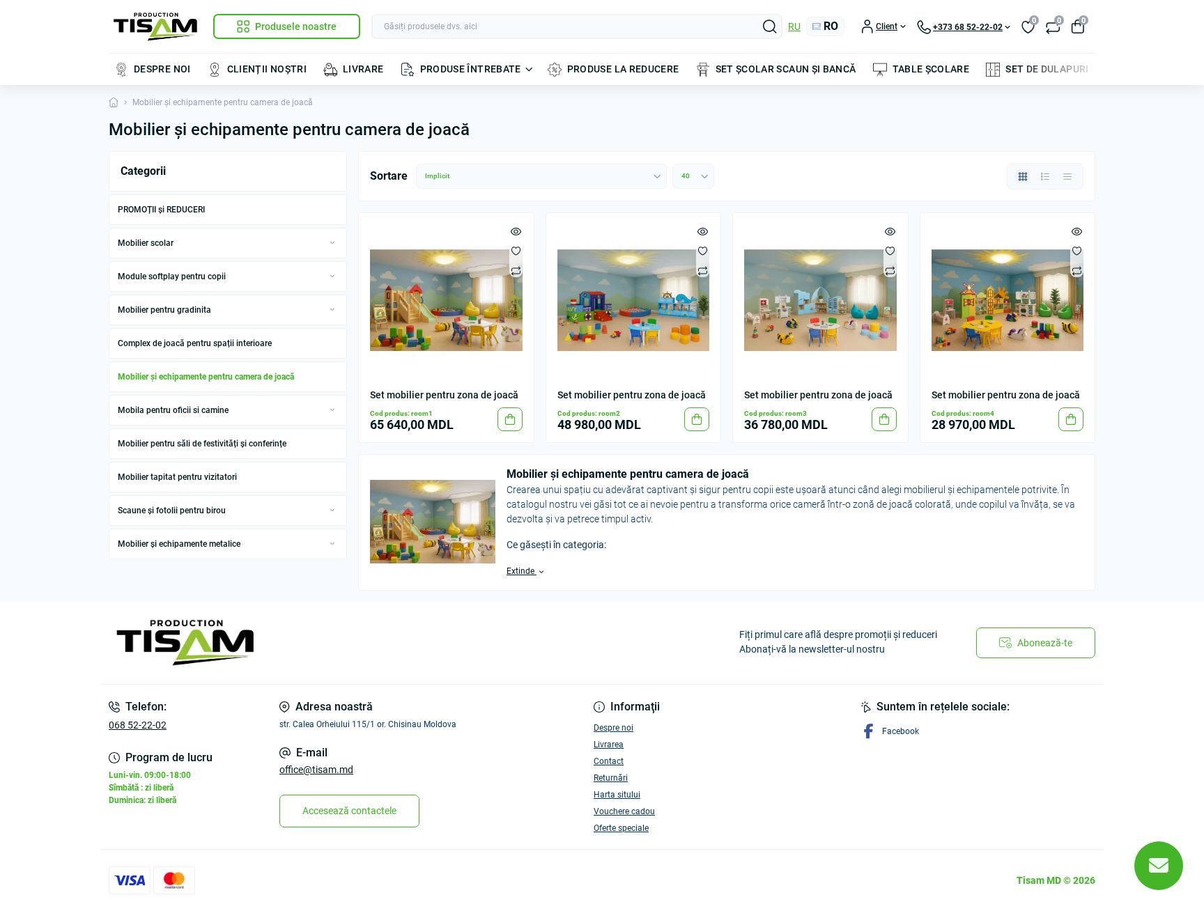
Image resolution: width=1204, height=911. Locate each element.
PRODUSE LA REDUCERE (623, 69)
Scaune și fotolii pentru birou (172, 510)
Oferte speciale (621, 828)
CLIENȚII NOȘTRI (267, 69)
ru (794, 26)
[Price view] (1067, 176)
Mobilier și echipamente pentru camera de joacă (206, 377)
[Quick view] (516, 231)
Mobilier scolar (145, 243)
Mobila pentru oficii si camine (173, 410)
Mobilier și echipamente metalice (179, 544)
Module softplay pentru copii (172, 276)
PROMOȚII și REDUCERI (161, 210)
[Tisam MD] (351, 642)
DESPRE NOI (162, 69)
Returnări (611, 778)
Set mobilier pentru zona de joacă (444, 394)
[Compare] (516, 270)
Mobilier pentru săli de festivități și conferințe (202, 444)
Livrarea (609, 744)
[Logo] (155, 27)
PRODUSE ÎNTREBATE (470, 69)
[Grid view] (1023, 176)
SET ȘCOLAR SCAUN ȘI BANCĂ (786, 69)
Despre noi (613, 728)
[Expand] (332, 242)
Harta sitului (617, 795)
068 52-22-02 (138, 725)
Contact (609, 761)
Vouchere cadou (624, 811)
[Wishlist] (516, 250)
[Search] (770, 26)
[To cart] (510, 419)
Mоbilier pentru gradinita (164, 310)
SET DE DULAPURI (1046, 69)
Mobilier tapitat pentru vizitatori (177, 477)
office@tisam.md (316, 769)
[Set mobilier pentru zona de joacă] (446, 300)
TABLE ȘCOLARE (931, 69)
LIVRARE (363, 69)
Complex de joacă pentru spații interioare (195, 343)
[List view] (1045, 176)
